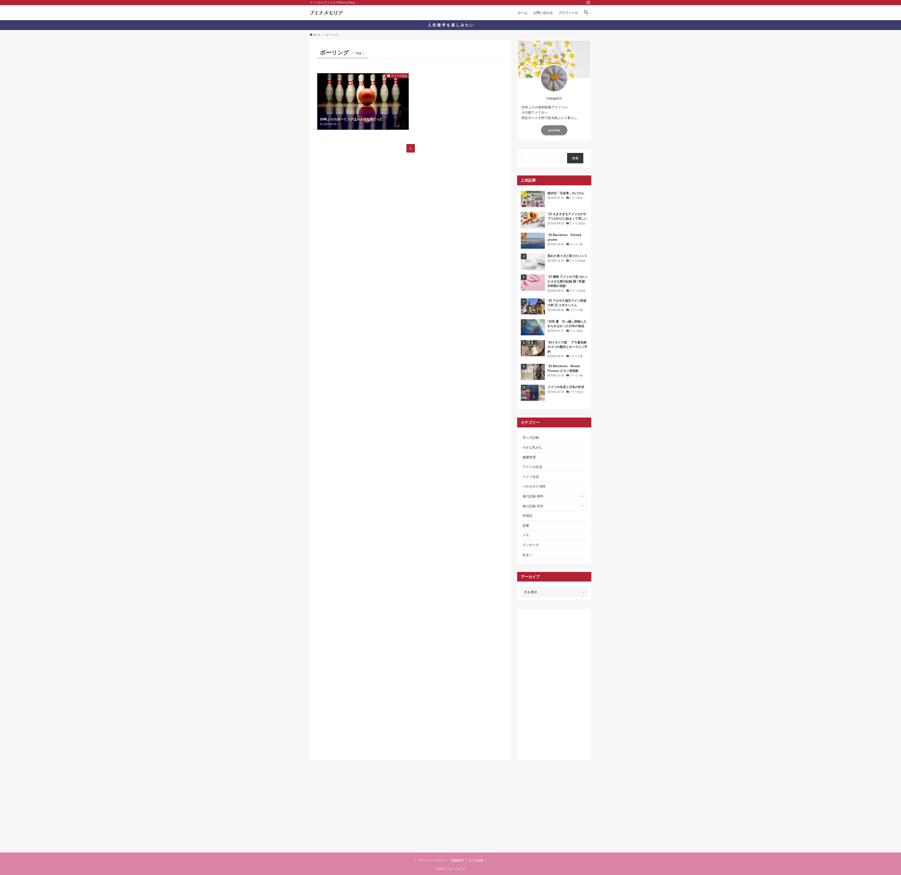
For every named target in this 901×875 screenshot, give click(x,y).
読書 (526, 525)
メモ (526, 535)
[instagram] (588, 2)
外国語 (527, 515)
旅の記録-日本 (533, 506)
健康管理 (529, 457)
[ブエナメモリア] (326, 12)
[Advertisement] (554, 683)
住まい (527, 555)
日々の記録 (531, 437)
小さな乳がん (532, 447)
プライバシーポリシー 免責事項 (440, 860)
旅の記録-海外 (533, 496)
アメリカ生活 (532, 467)
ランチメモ (531, 545)
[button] (586, 12)
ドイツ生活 (531, 477)
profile (554, 130)
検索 (575, 158)
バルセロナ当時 (534, 486)
